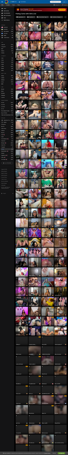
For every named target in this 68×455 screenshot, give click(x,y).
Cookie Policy (47, 453)
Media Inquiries (4, 175)
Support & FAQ (4, 169)
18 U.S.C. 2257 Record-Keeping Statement (5, 188)
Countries (31, 17)
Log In (64, 1)
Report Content (4, 173)
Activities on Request (56, 17)
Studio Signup (4, 183)
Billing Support (4, 171)
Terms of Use (4, 179)
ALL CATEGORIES (8, 163)
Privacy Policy (4, 177)
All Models (3, 185)
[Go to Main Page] (6, 2)
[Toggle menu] (2, 2)
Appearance (20, 17)
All (65, 17)
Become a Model (4, 181)
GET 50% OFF (62, 9)
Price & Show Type (43, 17)
